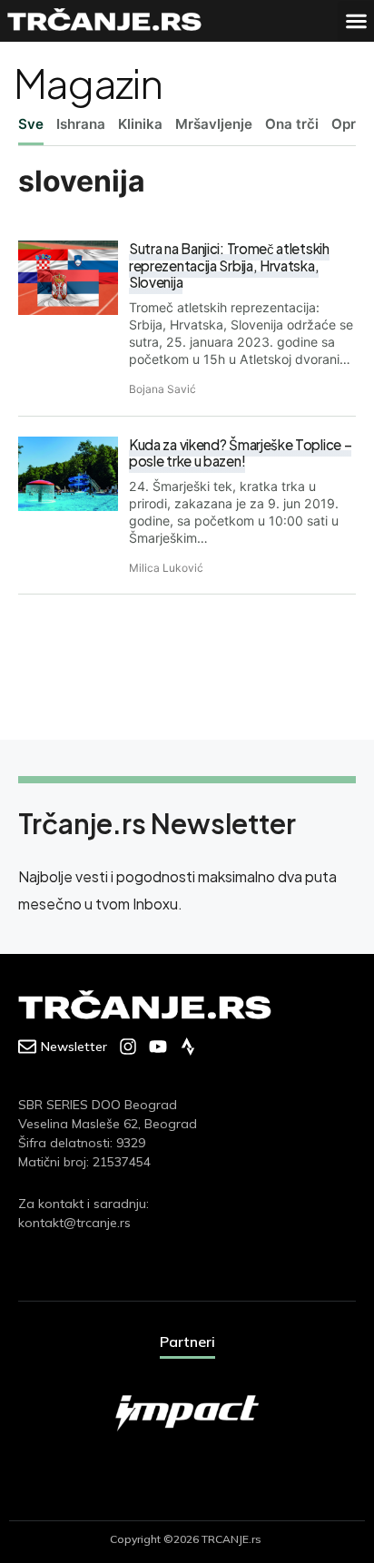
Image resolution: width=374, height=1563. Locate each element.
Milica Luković (166, 568)
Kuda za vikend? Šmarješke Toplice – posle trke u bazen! (240, 453)
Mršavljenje (213, 124)
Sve (31, 124)
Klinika (140, 124)
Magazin (88, 82)
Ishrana (80, 124)
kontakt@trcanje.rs (74, 1222)
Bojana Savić (162, 389)
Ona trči (292, 124)
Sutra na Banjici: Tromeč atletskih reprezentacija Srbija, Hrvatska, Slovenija (229, 265)
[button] (356, 21)
